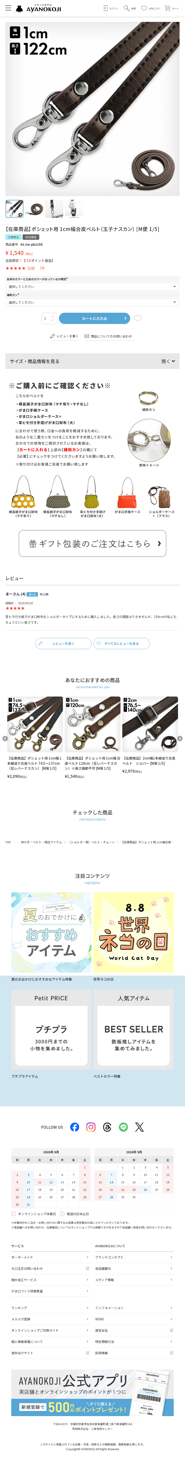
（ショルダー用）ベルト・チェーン (91, 842)
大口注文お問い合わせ (27, 1268)
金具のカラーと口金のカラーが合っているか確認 (38, 279)
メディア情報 (104, 1279)
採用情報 (101, 1353)
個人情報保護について (27, 1341)
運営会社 (101, 1330)
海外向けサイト (22, 1353)
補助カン (14, 295)
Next (180, 738)
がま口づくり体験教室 (27, 1291)
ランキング (19, 1307)
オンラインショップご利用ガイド (35, 1330)
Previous (5, 738)
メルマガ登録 (20, 1319)
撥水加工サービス (24, 1279)
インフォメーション (109, 1307)
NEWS (99, 1319)
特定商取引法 (104, 1341)
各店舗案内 (103, 1268)
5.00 (31, 268)
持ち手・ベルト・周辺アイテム (41, 842)
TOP (8, 842)
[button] (130, 8)
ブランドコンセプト (109, 1257)
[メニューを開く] (8, 7)
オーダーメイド (22, 1257)
